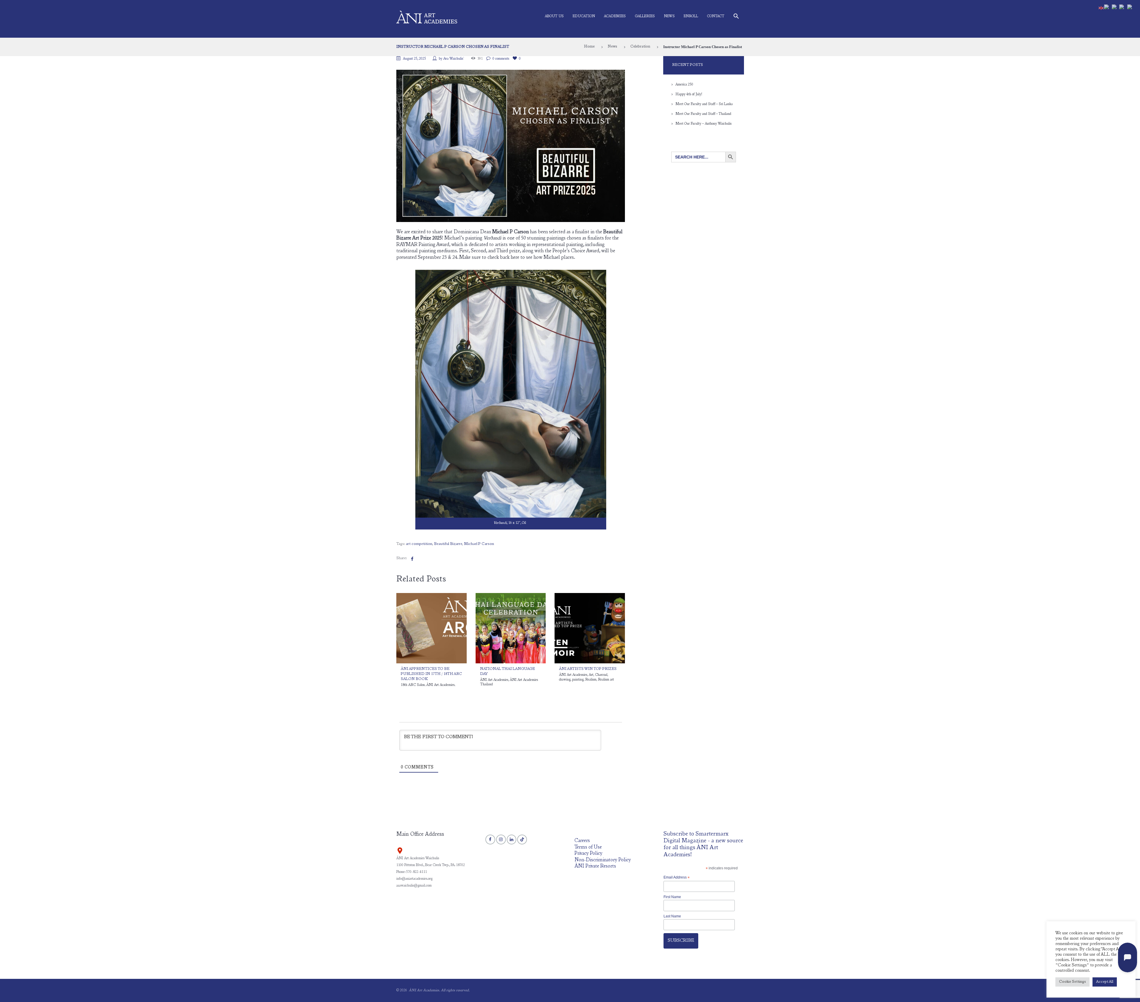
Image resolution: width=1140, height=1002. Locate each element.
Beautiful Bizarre (448, 544)
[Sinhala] (1115, 7)
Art (591, 675)
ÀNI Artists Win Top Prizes (588, 669)
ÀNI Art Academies (440, 685)
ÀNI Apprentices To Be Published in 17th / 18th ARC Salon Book (431, 674)
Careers (582, 841)
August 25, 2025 (414, 59)
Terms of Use (588, 847)
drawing (565, 679)
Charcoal (601, 675)
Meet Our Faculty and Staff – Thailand (703, 114)
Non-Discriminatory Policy (602, 860)
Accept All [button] (1104, 982)
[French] (1108, 7)
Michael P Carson (479, 544)
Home (589, 47)
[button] (736, 17)
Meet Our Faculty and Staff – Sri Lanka (704, 104)
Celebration (640, 47)
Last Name (672, 916)
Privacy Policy (588, 853)
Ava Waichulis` (453, 59)
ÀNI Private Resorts (595, 866)
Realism (590, 679)
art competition (419, 544)
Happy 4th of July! (688, 94)
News (669, 16)
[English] (1101, 7)
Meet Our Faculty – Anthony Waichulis (703, 124)
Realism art (606, 679)
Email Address (677, 877)
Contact (715, 16)
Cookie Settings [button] (1072, 982)
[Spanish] (1123, 7)
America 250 (684, 84)
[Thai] (1131, 7)
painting (578, 679)
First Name (672, 897)
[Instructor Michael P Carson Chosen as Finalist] (510, 146)
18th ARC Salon (413, 685)
